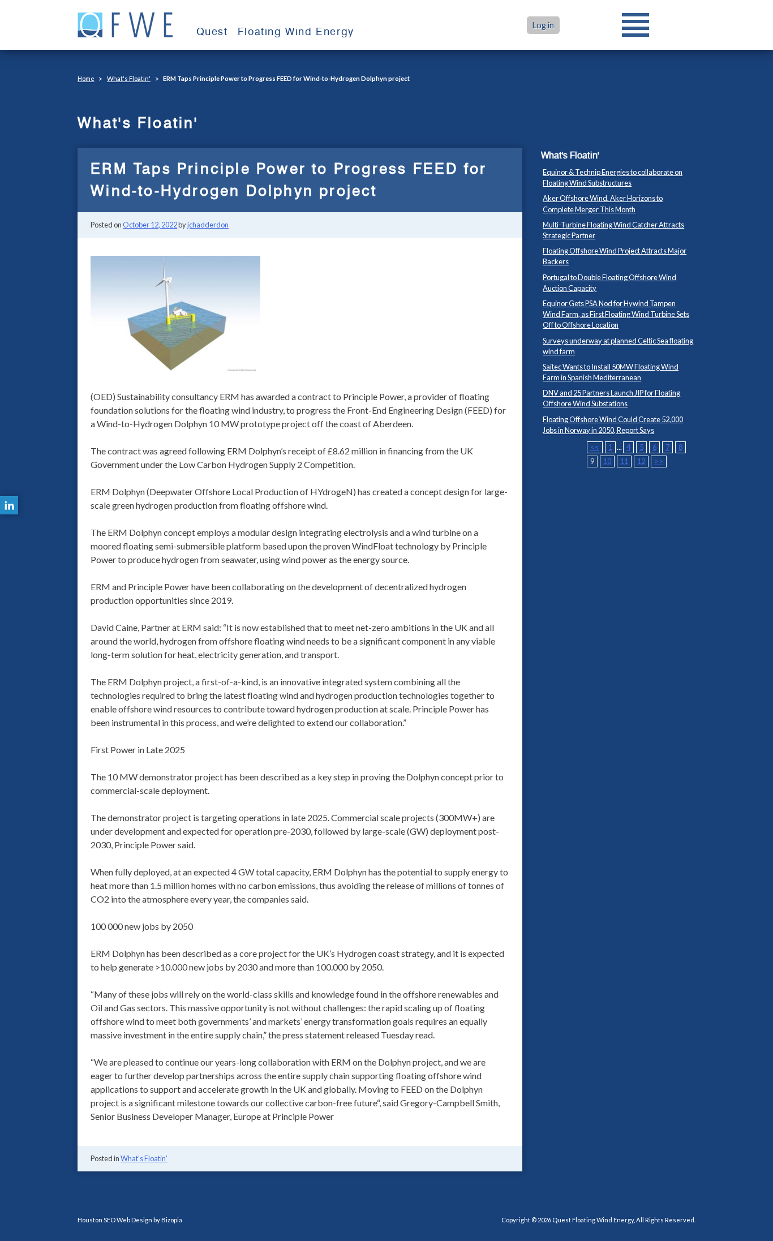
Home (86, 78)
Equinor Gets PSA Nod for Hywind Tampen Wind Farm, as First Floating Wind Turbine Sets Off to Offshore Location (616, 314)
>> (658, 461)
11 (624, 461)
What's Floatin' (129, 78)
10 (607, 461)
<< (594, 447)
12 (641, 461)
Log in (543, 25)
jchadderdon (208, 224)
